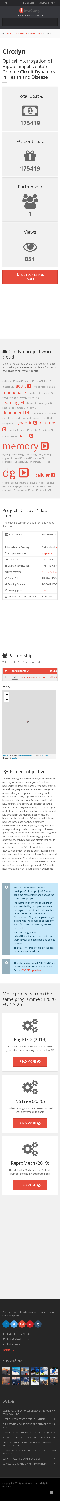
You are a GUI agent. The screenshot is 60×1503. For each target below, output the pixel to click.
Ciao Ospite (30, 2)
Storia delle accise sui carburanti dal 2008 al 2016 (29, 1437)
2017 (45, 590)
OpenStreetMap (25, 755)
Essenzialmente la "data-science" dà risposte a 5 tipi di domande (29, 1412)
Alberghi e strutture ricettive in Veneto (24, 1419)
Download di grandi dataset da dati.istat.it (26, 1463)
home (9, 33)
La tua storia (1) (48, 2)
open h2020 (36, 33)
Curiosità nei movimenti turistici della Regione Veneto (28, 1426)
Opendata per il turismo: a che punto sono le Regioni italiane (27, 1444)
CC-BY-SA (46, 755)
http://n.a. (47, 553)
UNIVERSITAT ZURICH (32, 677)
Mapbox (15, 758)
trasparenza (21, 33)
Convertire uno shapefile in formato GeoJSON (27, 1432)
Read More (28, 1061)
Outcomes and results (32, 277)
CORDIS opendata (31, 970)
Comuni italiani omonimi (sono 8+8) (21, 1458)
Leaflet (5, 755)
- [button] (7, 699)
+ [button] (7, 695)
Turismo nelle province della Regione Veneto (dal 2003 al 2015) (29, 1452)
